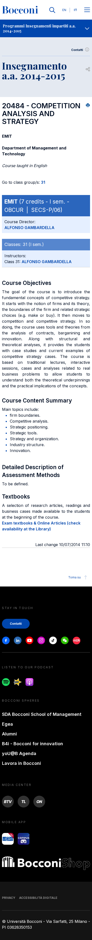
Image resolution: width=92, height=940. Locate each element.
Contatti (77, 50)
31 (43, 182)
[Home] (20, 10)
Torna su (74, 577)
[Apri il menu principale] (87, 10)
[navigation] (46, 28)
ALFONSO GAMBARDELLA (29, 227)
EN (64, 10)
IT (75, 10)
